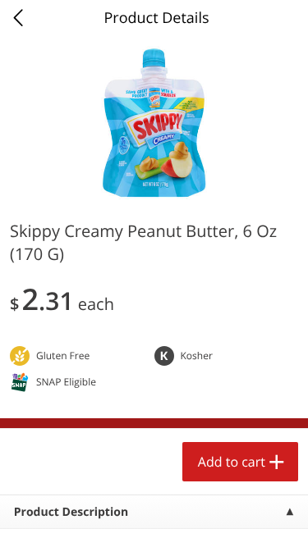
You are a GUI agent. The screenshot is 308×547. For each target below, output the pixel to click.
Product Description (71, 512)
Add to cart (231, 462)
